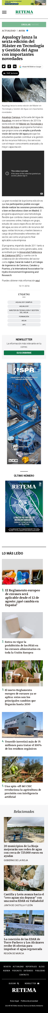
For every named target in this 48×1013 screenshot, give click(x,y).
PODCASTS (17, 971)
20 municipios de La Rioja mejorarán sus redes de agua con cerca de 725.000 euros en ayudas (23, 851)
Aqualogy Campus (24, 302)
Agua (22, 30)
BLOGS (42, 967)
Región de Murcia (14, 953)
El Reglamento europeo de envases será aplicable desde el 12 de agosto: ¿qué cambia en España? (22, 597)
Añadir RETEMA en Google (31, 67)
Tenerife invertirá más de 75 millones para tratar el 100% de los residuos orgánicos (23, 745)
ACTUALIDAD (18, 967)
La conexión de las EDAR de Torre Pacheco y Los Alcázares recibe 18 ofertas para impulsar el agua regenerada (24, 944)
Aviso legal (14, 1001)
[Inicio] (24, 12)
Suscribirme (24, 352)
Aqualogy (24, 306)
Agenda (6, 971)
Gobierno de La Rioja (16, 860)
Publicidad (40, 971)
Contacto (24, 975)
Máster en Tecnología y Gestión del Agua (24, 311)
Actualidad (9, 30)
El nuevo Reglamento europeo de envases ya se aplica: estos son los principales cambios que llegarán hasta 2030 (20, 697)
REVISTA (7, 967)
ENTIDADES (28, 971)
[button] (4, 66)
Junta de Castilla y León (18, 905)
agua (24, 321)
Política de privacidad (29, 1001)
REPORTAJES (31, 967)
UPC (24, 325)
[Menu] (5, 12)
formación (24, 316)
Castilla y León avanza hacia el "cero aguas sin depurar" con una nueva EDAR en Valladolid (24, 898)
